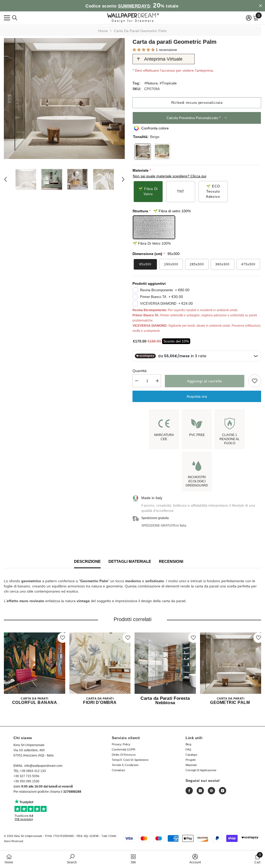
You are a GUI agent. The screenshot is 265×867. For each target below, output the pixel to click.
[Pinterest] (211, 790)
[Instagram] (200, 790)
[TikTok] (222, 790)
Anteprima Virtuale (163, 59)
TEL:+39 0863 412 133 (29, 771)
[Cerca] (15, 18)
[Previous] (5, 179)
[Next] (123, 179)
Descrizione (87, 561)
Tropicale (169, 83)
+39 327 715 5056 (26, 776)
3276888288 (72, 791)
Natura (152, 83)
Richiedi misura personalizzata (197, 103)
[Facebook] (189, 790)
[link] (71, 859)
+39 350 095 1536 (26, 781)
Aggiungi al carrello (204, 381)
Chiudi (260, 6)
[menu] (7, 18)
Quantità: (140, 371)
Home (103, 31)
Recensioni (171, 561)
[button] (144, 50)
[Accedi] (248, 17)
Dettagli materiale (129, 561)
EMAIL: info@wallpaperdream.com (37, 766)
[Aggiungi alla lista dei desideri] (254, 380)
